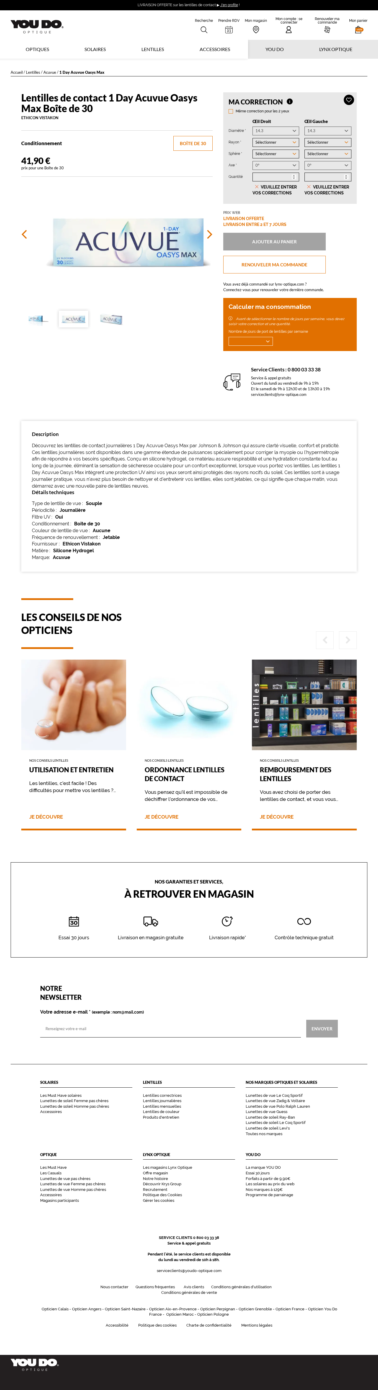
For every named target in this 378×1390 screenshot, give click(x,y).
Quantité (236, 177)
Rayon (235, 142)
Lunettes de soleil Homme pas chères (74, 1106)
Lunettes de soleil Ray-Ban (270, 1117)
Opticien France (290, 1309)
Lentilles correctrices (162, 1095)
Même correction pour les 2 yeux (262, 111)
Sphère (235, 153)
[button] (358, 25)
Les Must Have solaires (61, 1095)
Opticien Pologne (213, 1314)
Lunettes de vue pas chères (65, 1178)
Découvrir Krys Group (162, 1184)
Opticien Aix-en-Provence (173, 1309)
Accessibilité (117, 1325)
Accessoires (215, 49)
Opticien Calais (55, 1309)
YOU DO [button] (274, 49)
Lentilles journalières (162, 1101)
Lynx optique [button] (335, 49)
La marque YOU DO (263, 1167)
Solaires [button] (95, 49)
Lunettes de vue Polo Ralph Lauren (278, 1106)
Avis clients (194, 1287)
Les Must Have (53, 1167)
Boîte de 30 (193, 143)
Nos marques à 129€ (264, 1189)
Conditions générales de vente (189, 1292)
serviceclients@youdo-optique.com (189, 1270)
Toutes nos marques (264, 1134)
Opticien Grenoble (255, 1309)
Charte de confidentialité (209, 1325)
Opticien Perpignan (217, 1309)
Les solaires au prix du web (270, 1184)
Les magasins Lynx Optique (167, 1167)
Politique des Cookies (162, 1195)
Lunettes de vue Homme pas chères (73, 1189)
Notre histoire (155, 1178)
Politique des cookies (157, 1325)
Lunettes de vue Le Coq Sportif (274, 1095)
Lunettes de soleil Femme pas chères (74, 1101)
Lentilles (33, 72)
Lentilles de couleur (161, 1111)
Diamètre (237, 130)
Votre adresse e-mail (92, 1012)
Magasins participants (59, 1200)
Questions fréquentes (155, 1287)
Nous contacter (114, 1287)
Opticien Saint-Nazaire (125, 1309)
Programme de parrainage (269, 1195)
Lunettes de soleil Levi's (268, 1128)
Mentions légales (256, 1325)
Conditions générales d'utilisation (241, 1287)
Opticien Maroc (180, 1314)
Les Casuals (50, 1173)
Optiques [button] (37, 49)
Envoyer (322, 1028)
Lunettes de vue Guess (266, 1111)
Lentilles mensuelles (162, 1106)
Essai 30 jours (258, 1173)
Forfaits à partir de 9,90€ (268, 1178)
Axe (233, 165)
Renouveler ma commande (274, 264)
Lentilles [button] (152, 49)
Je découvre (46, 817)
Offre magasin (155, 1173)
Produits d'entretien (161, 1117)
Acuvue (49, 72)
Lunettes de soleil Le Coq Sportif (275, 1122)
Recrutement (155, 1189)
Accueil (17, 72)
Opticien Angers (86, 1309)
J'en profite (229, 5)
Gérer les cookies (158, 1200)
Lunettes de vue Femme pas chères (72, 1184)
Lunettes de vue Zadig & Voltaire (275, 1101)
